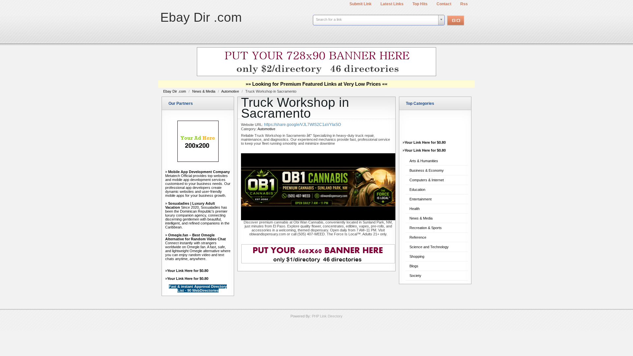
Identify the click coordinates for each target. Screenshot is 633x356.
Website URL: (252, 125)
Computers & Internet (426, 180)
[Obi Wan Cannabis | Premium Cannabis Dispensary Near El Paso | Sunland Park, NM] (318, 219)
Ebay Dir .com (201, 17)
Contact (444, 4)
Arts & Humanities (423, 161)
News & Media (204, 91)
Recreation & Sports (425, 228)
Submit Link (360, 4)
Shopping (416, 256)
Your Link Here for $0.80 (187, 271)
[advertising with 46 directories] (198, 161)
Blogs (413, 266)
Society (415, 276)
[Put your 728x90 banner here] (316, 75)
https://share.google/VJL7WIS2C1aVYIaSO (302, 124)
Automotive (230, 91)
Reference (417, 237)
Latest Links (392, 4)
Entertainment (420, 199)
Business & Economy (426, 170)
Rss (464, 4)
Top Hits (420, 4)
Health (414, 209)
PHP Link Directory (327, 316)
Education (417, 190)
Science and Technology (429, 247)
